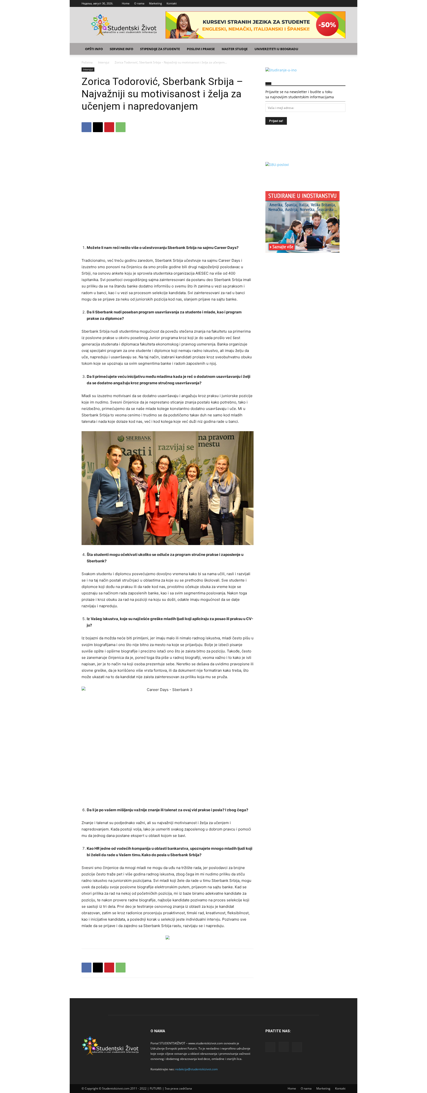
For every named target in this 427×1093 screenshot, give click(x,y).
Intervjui (103, 62)
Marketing (155, 3)
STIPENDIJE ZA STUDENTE (160, 49)
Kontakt (172, 3)
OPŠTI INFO (94, 49)
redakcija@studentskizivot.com (196, 1069)
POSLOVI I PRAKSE (201, 49)
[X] (341, 3)
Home (125, 3)
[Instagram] (333, 3)
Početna (87, 62)
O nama (139, 3)
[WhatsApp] (121, 127)
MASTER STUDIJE (235, 49)
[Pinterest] (109, 127)
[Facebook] (325, 3)
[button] (339, 49)
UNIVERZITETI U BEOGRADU (276, 49)
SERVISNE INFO (121, 49)
